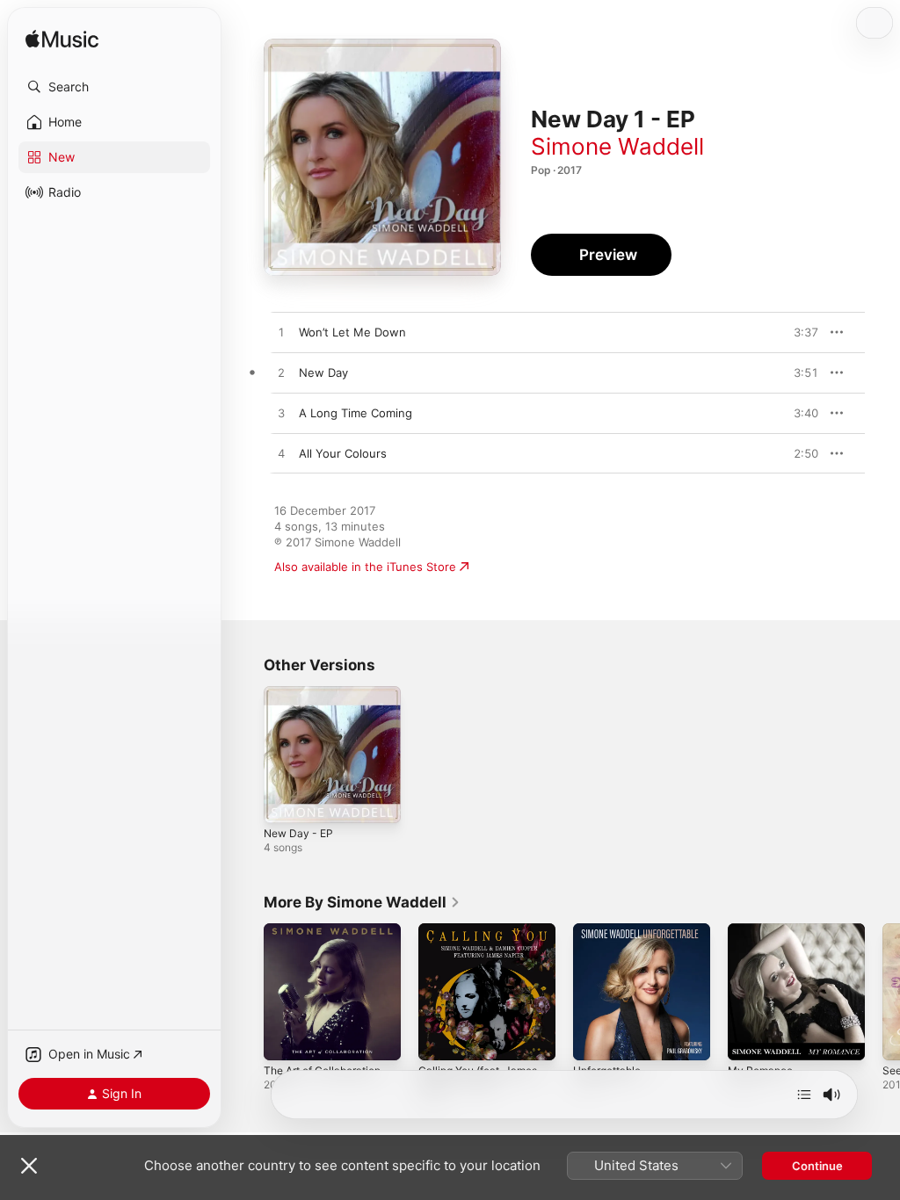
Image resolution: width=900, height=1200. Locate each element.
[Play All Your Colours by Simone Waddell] (281, 454)
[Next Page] (882, 992)
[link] (362, 902)
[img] (61, 40)
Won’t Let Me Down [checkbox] (352, 332)
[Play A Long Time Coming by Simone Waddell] (281, 414)
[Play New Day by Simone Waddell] (281, 373)
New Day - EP (298, 833)
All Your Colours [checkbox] (343, 453)
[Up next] (804, 1094)
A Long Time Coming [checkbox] (355, 413)
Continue (817, 1166)
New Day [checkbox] (323, 372)
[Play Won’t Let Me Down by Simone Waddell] (281, 333)
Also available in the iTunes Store (365, 567)
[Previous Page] (246, 992)
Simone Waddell (617, 146)
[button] (114, 87)
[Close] (29, 1166)
